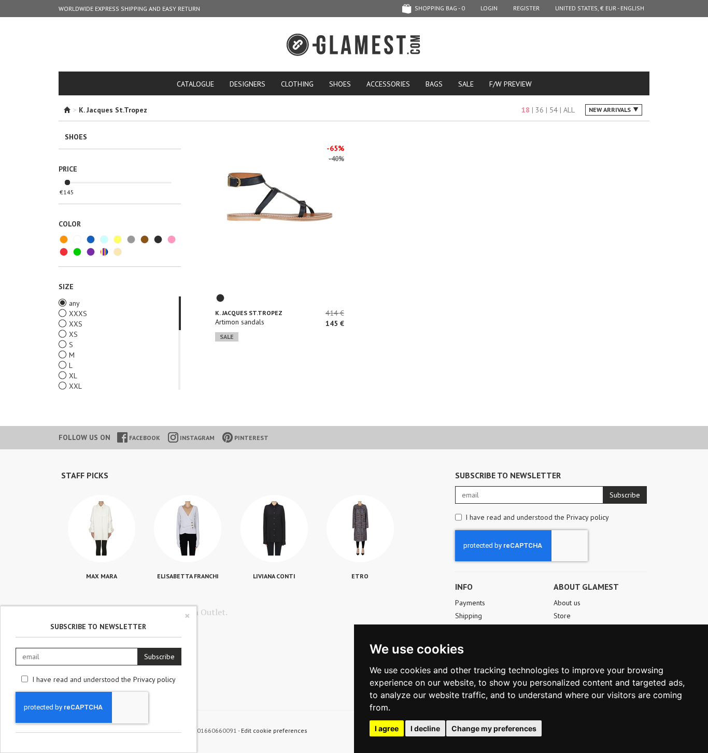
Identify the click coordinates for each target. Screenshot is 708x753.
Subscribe (625, 495)
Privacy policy (588, 517)
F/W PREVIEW (510, 84)
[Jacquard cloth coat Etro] (360, 528)
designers (247, 84)
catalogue (195, 84)
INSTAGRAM (196, 438)
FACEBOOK (144, 438)
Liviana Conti (274, 576)
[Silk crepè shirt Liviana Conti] (274, 528)
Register (526, 8)
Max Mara (101, 576)
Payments (470, 602)
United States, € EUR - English (599, 8)
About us (567, 602)
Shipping (468, 615)
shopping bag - (439, 8)
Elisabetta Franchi (188, 576)
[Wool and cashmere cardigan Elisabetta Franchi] (187, 528)
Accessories (388, 84)
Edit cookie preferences (274, 730)
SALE (466, 84)
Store (562, 615)
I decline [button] (425, 728)
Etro (360, 576)
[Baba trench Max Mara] (101, 528)
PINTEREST (250, 438)
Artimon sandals (239, 321)
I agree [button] (387, 728)
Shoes (340, 84)
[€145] (67, 183)
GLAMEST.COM (354, 45)
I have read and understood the (537, 517)
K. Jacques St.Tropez (248, 313)
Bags (434, 84)
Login (489, 8)
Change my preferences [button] (493, 728)
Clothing (297, 84)
